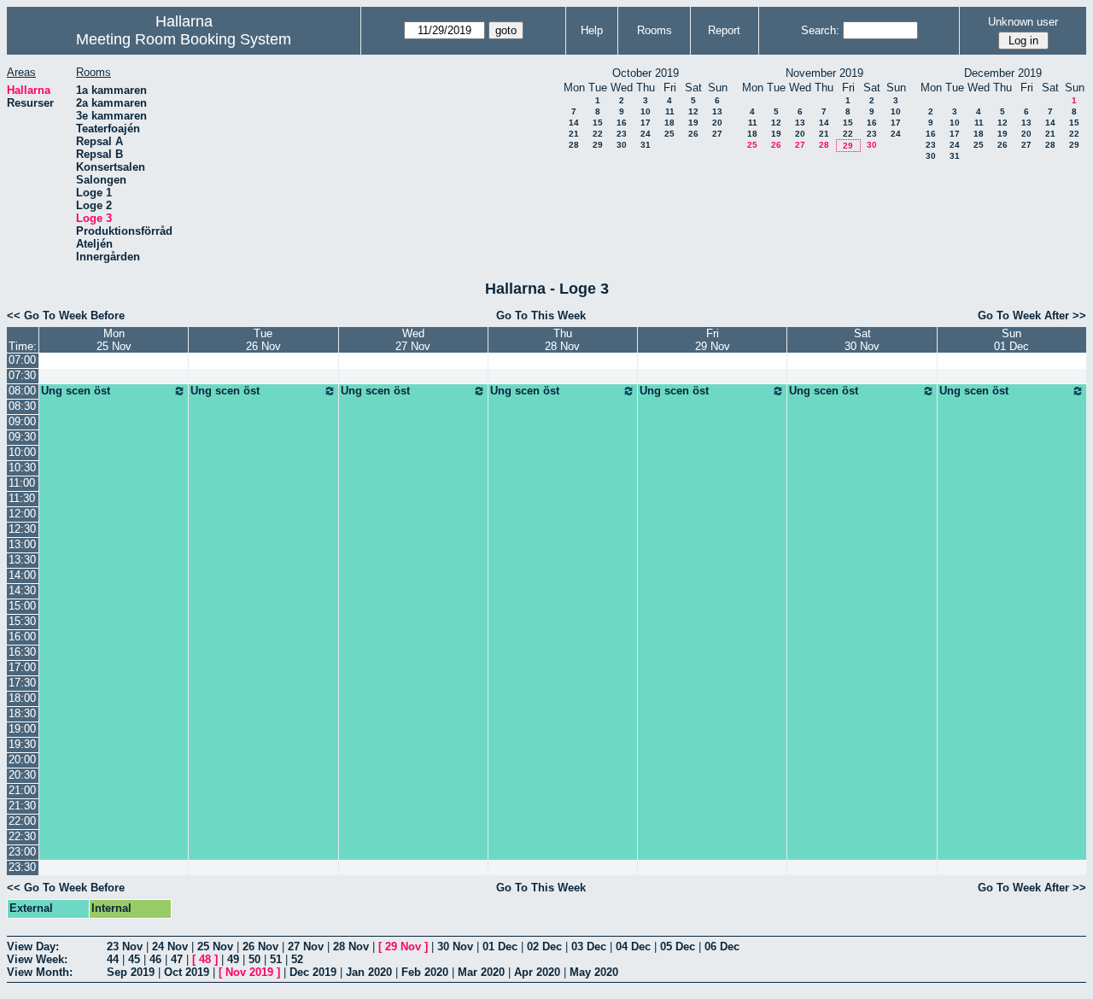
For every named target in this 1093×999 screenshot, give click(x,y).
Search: (820, 30)
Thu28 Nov (562, 340)
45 (134, 959)
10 (645, 111)
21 (574, 133)
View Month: (40, 972)
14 (574, 122)
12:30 (22, 529)
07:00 (22, 359)
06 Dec (721, 946)
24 (645, 133)
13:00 (22, 544)
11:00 (22, 482)
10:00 (22, 452)
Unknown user (1023, 21)
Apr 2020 (537, 972)
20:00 (22, 759)
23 (622, 133)
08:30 (22, 406)
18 (669, 122)
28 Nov (351, 946)
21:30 (22, 805)
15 (598, 122)
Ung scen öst (75, 390)
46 (155, 959)
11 (670, 111)
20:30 (22, 774)
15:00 (22, 605)
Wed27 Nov (412, 340)
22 (598, 133)
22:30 (22, 836)
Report (724, 30)
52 (297, 959)
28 (574, 144)
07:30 (22, 375)
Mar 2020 (481, 972)
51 (276, 959)
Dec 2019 (312, 972)
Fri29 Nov (712, 340)
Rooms (654, 30)
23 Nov (125, 946)
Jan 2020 (369, 972)
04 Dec (633, 946)
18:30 (22, 713)
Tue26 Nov (263, 340)
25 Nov (215, 946)
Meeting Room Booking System (183, 39)
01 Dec (499, 946)
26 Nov (260, 946)
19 (693, 122)
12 (693, 111)
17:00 (22, 667)
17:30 (22, 682)
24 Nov (170, 946)
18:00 (22, 698)
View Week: (37, 959)
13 (717, 111)
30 (622, 144)
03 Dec (588, 946)
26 (693, 133)
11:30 (22, 498)
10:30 (22, 467)
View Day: (33, 946)
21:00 (22, 790)
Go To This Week (541, 315)
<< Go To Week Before (66, 315)
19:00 (22, 728)
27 (717, 133)
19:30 (22, 744)
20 (717, 122)
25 (669, 133)
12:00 (22, 513)
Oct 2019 (186, 972)
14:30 (22, 590)
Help (592, 30)
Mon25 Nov (114, 340)
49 (233, 959)
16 (622, 122)
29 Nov (403, 946)
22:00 (22, 821)
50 (254, 959)
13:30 (22, 559)
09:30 (22, 436)
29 (598, 144)
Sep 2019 (131, 972)
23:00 (22, 851)
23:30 (22, 867)
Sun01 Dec (1011, 340)
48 (205, 959)
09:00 (22, 421)
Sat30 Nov (862, 340)
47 (177, 959)
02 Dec (544, 946)
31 (645, 144)
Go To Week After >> (1032, 315)
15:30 (22, 621)
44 (113, 959)
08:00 (22, 390)
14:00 (22, 575)
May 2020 (594, 972)
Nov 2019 (249, 972)
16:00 (22, 636)
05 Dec (677, 946)
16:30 (22, 652)
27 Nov (306, 946)
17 (645, 122)
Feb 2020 (424, 972)
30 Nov (455, 946)
